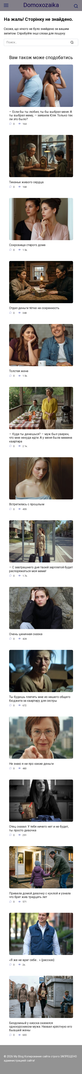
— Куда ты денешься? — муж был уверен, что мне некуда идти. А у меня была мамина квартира (40, 437)
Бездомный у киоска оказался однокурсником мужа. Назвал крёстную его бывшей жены (40, 1026)
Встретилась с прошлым (26, 504)
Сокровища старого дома (27, 245)
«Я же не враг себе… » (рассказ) (31, 960)
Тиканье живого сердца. (26, 182)
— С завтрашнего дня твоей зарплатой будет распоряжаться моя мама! (41, 569)
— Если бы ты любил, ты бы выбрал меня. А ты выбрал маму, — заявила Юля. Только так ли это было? (41, 115)
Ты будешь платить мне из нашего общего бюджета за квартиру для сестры (39, 698)
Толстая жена (18, 371)
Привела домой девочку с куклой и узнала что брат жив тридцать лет (40, 895)
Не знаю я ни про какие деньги (31, 763)
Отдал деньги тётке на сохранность (34, 308)
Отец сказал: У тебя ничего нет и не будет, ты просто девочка (39, 828)
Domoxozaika (41, 5)
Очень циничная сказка (25, 634)
